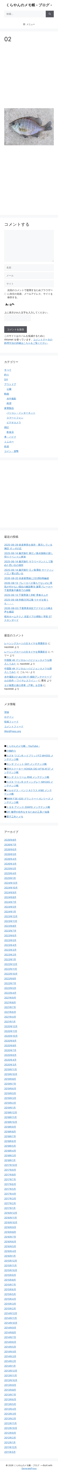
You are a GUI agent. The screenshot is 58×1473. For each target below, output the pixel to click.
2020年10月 (11, 1036)
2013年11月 (10, 1375)
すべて (7, 370)
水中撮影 (11, 398)
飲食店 (10, 432)
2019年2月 (10, 1103)
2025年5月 (10, 868)
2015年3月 (10, 1303)
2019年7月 (10, 1083)
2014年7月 (10, 1337)
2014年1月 (10, 1366)
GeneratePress (29, 1468)
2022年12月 (10, 964)
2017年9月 (10, 1169)
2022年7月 (10, 983)
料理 (9, 403)
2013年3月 (10, 1413)
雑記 (6, 427)
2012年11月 (10, 1423)
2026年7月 (10, 844)
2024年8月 (10, 897)
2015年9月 (10, 1275)
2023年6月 (10, 935)
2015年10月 (10, 1270)
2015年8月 (10, 1279)
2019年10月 (10, 1074)
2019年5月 (10, 1093)
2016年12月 (10, 1213)
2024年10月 (11, 887)
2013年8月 (10, 1389)
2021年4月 (10, 1016)
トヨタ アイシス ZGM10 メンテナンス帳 (28, 807)
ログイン (9, 717)
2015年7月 (10, 1284)
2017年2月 (10, 1203)
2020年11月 (10, 1031)
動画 (6, 393)
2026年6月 (10, 849)
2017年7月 (10, 1179)
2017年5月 (10, 1189)
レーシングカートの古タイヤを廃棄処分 (25, 643)
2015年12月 (10, 1260)
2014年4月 (10, 1351)
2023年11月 (10, 921)
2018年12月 (10, 1112)
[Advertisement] (29, 76)
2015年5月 (10, 1294)
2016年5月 (10, 1246)
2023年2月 (10, 954)
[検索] (50, 14)
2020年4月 (10, 1059)
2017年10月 (10, 1165)
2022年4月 (10, 993)
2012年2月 (10, 1437)
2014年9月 (10, 1327)
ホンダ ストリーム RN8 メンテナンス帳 (27, 777)
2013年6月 (10, 1399)
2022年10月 (10, 973)
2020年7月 (10, 1050)
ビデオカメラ (14, 422)
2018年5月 (10, 1146)
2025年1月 (10, 878)
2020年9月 (10, 1040)
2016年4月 (10, 1251)
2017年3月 (10, 1198)
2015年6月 (10, 1289)
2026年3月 (10, 863)
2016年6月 (10, 1241)
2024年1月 (10, 911)
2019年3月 (10, 1098)
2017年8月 (10, 1174)
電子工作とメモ (14, 816)
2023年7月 (10, 930)
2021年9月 (10, 997)
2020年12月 (10, 1026)
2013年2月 (10, 1418)
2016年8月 (10, 1232)
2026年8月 (10, 839)
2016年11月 (10, 1217)
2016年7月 (10, 1236)
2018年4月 (10, 1150)
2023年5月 (10, 940)
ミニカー (9, 441)
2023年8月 (10, 926)
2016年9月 (10, 1227)
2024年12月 (10, 883)
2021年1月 (10, 1021)
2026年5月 (10, 854)
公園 (9, 389)
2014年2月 (10, 1361)
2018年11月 (10, 1117)
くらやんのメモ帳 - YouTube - (23, 746)
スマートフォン (15, 417)
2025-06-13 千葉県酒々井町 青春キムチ (26, 595)
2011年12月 (10, 1447)
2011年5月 (10, 1452)
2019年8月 (10, 1079)
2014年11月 (10, 1318)
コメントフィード (13, 726)
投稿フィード (11, 721)
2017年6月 (10, 1184)
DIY (6, 379)
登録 (6, 712)
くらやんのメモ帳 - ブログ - (29, 5)
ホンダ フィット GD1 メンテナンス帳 (26, 764)
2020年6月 (10, 1055)
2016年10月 (10, 1222)
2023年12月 (10, 916)
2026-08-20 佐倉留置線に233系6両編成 (26, 578)
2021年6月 (10, 1012)
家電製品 (9, 408)
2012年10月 (10, 1428)
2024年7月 (10, 902)
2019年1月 (10, 1107)
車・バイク (10, 436)
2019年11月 (10, 1069)
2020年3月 (10, 1064)
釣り (6, 374)
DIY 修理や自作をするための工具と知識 (27, 811)
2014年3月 (10, 1356)
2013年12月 (10, 1370)
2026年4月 (10, 859)
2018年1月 (10, 1160)
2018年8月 (10, 1131)
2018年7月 (10, 1136)
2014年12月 (10, 1313)
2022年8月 (10, 978)
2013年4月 (10, 1409)
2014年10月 (10, 1323)
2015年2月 (10, 1308)
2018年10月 (10, 1122)
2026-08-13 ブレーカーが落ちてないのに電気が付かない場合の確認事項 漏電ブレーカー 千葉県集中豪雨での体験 (28, 587)
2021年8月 (10, 1002)
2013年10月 (10, 1380)
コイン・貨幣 (11, 451)
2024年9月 (10, 892)
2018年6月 (10, 1141)
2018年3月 (10, 1155)
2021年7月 (10, 1007)
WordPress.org (12, 731)
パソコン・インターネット (21, 413)
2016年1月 (10, 1256)
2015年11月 (10, 1265)
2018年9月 (10, 1126)
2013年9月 (10, 1385)
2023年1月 (10, 959)
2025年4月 (10, 873)
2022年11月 (10, 969)
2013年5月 (10, 1404)
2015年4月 (10, 1299)
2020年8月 (10, 1045)
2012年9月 (10, 1433)
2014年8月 (10, 1332)
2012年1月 (10, 1442)
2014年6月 (10, 1342)
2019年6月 (10, 1088)
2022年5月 (10, 988)
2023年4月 (10, 945)
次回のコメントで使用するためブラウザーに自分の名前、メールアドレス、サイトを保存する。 (30, 294)
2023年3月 (10, 949)
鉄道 (6, 446)
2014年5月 (10, 1346)
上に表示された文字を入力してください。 (27, 312)
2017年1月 (10, 1208)
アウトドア (10, 384)
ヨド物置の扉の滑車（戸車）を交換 (23, 685)
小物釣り (11, 750)
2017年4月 (10, 1193)
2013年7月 (10, 1394)
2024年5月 (10, 906)
